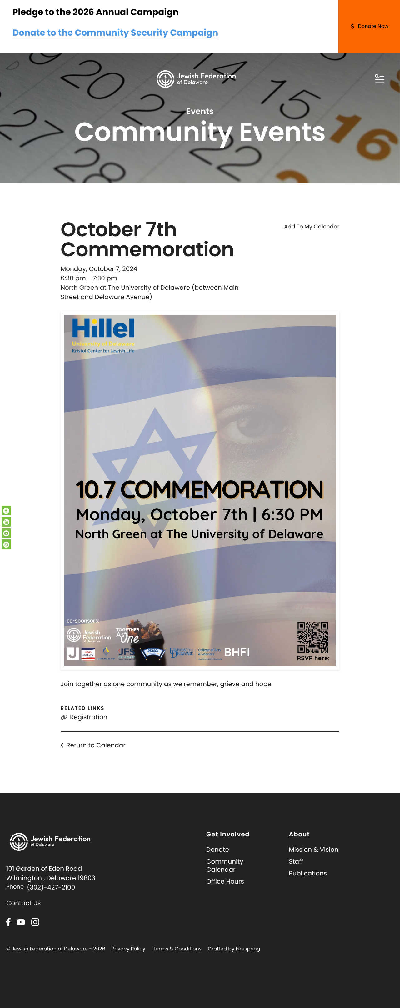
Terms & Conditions (177, 948)
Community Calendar (224, 865)
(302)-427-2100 (51, 887)
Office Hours (225, 881)
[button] (380, 79)
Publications (308, 873)
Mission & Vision (313, 849)
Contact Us (23, 903)
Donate (217, 849)
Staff (296, 861)
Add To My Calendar (311, 227)
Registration (89, 717)
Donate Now (373, 26)
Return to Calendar (95, 745)
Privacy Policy (128, 948)
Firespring (248, 948)
